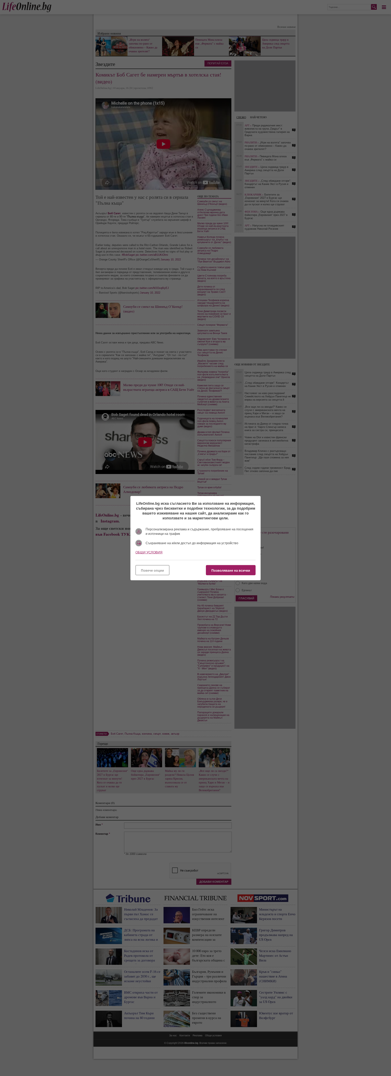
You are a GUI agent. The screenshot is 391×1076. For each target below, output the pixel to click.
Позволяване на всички (230, 570)
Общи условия (149, 552)
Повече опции (152, 570)
